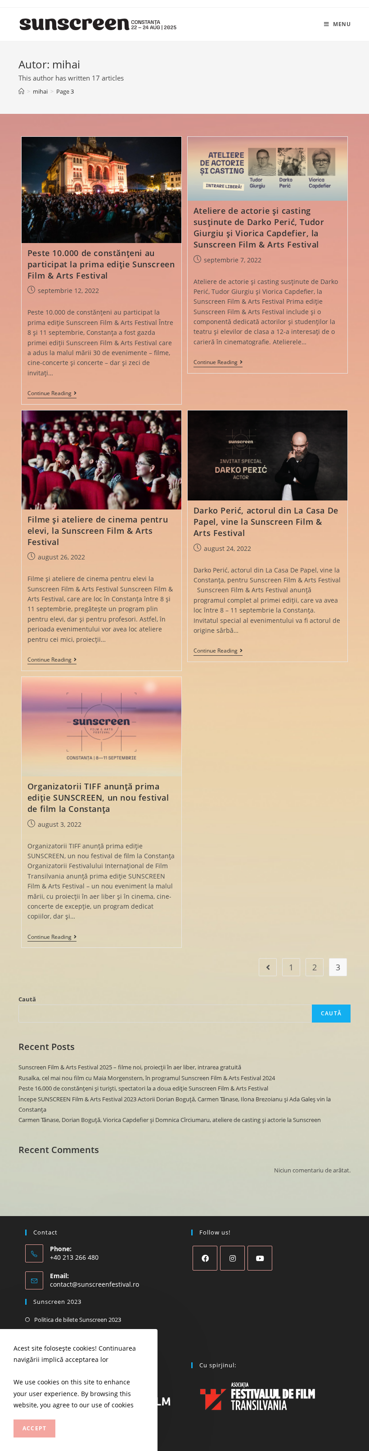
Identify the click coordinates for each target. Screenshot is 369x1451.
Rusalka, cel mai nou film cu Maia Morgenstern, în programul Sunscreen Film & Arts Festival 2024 (146, 1078)
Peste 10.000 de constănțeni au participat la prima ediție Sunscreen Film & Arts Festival (101, 264)
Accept (34, 1428)
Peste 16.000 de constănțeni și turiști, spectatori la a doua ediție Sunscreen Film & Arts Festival (143, 1088)
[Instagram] (232, 1258)
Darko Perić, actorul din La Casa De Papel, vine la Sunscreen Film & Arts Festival (266, 521)
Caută (27, 999)
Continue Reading (51, 394)
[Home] (21, 91)
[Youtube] (260, 1258)
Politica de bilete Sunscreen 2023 (77, 1320)
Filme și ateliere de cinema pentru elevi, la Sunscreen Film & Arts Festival (97, 530)
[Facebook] (205, 1258)
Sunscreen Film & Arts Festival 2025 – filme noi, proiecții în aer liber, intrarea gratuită (129, 1067)
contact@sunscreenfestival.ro (94, 1284)
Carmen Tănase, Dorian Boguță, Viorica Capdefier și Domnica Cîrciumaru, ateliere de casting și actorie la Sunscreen (169, 1120)
